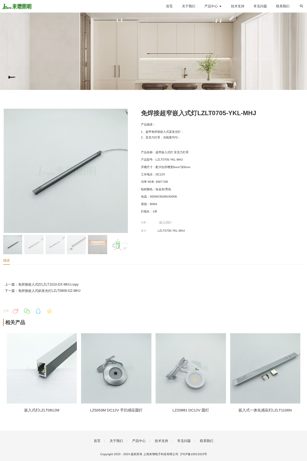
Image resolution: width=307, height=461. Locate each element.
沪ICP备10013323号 (193, 454)
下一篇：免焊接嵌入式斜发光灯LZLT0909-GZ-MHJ (42, 290)
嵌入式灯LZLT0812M (41, 410)
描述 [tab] (6, 260)
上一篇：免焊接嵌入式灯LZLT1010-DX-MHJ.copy (42, 284)
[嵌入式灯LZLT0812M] (42, 402)
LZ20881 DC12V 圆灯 (191, 410)
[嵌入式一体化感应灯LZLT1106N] (265, 402)
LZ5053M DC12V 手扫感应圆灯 (116, 410)
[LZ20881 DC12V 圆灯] (191, 402)
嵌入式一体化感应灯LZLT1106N (265, 410)
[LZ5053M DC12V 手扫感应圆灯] (116, 402)
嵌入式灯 (165, 222)
